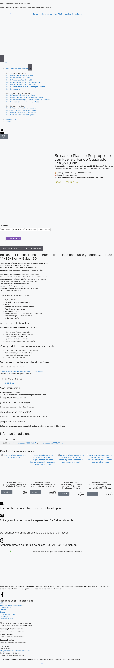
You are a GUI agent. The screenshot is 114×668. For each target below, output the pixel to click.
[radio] (6, 229)
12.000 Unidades (57, 443)
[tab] (12, 248)
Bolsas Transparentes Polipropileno (17, 93)
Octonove (76, 659)
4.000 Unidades (44, 443)
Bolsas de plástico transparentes (12, 629)
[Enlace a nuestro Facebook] (2, 594)
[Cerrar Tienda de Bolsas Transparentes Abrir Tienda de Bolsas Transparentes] (30, 67)
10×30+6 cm (9, 383)
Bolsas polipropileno (7, 640)
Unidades (4, 225)
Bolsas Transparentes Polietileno (16, 73)
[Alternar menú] (2, 58)
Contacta (4, 646)
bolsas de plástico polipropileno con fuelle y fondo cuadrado (21, 371)
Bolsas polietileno (6, 634)
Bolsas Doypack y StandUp (14, 106)
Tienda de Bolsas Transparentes (16, 600)
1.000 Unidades (19, 443)
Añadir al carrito (13, 238)
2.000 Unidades (31, 443)
